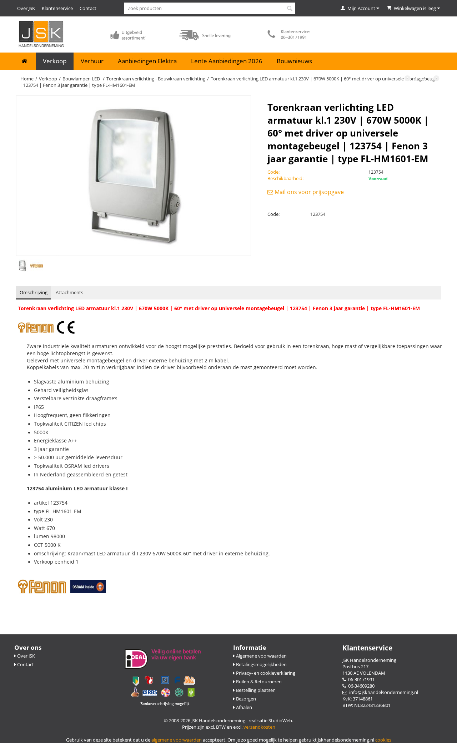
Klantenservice (57, 8)
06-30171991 (360, 679)
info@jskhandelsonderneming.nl (382, 692)
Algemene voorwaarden (261, 656)
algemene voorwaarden (176, 740)
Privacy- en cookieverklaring (265, 673)
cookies (383, 740)
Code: (273, 214)
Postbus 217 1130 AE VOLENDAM (363, 669)
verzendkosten (259, 727)
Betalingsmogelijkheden (261, 664)
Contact (88, 8)
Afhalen (243, 707)
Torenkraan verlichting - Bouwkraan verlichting (155, 78)
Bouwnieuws (294, 61)
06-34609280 (360, 686)
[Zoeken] (289, 9)
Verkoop (54, 61)
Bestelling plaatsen (255, 690)
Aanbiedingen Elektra (147, 61)
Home (27, 78)
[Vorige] (407, 79)
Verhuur (92, 61)
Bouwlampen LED (81, 78)
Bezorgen (245, 698)
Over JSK (26, 8)
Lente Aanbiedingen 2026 (226, 61)
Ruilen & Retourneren (258, 681)
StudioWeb (280, 720)
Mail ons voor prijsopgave (308, 192)
